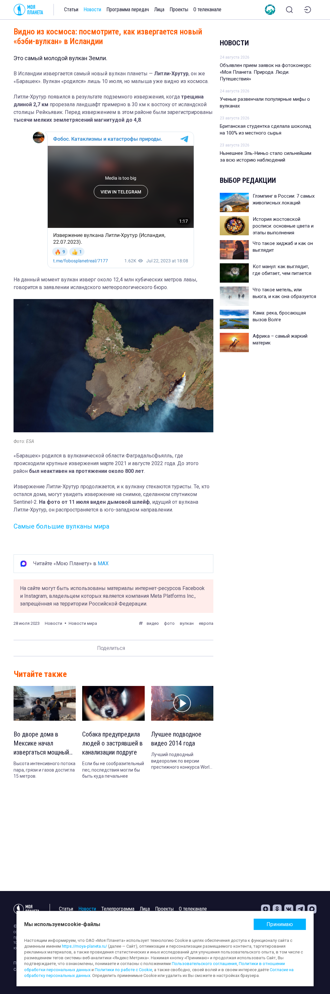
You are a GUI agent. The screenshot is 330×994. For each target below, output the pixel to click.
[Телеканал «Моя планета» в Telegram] (300, 909)
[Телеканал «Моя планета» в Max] (311, 909)
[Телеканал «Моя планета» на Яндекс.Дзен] (265, 909)
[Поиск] (289, 9)
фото (169, 623)
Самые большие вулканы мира (61, 526)
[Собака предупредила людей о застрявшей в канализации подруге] (113, 703)
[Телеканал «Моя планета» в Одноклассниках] (277, 909)
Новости (92, 9)
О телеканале (207, 9)
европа (206, 623)
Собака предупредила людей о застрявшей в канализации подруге (112, 743)
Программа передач (127, 9)
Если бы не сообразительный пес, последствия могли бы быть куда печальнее (113, 770)
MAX (103, 563)
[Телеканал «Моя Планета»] (28, 9)
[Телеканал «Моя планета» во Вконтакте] (288, 909)
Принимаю (280, 924)
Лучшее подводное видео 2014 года (176, 738)
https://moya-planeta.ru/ (84, 946)
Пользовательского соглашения (204, 963)
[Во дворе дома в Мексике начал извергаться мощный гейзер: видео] (45, 703)
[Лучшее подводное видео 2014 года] (182, 703)
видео (153, 623)
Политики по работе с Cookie (123, 969)
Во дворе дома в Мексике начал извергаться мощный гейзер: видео (41, 743)
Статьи (71, 9)
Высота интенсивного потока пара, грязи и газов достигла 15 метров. (44, 770)
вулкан (187, 623)
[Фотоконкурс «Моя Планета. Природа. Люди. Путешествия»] (270, 9)
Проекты (179, 9)
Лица (159, 9)
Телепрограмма (117, 909)
